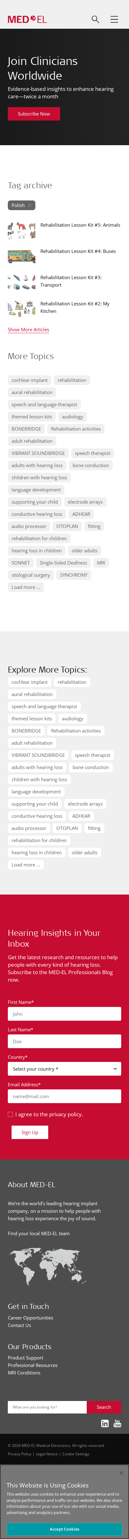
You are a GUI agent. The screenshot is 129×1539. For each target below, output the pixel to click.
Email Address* (24, 1084)
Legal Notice (47, 1453)
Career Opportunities (30, 1318)
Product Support (25, 1357)
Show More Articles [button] (28, 330)
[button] (114, 19)
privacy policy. (66, 1114)
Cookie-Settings (76, 1453)
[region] (64, 1501)
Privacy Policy (19, 1453)
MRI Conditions (24, 1372)
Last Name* (20, 1029)
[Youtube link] (117, 1423)
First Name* (21, 1002)
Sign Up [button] (30, 1132)
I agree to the (49, 1114)
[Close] (121, 1473)
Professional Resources (33, 1365)
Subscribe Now (34, 114)
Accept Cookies (64, 1529)
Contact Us (19, 1325)
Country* (18, 1057)
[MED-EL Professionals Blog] (27, 19)
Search (104, 1407)
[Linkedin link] (105, 1423)
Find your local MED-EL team (39, 1233)
